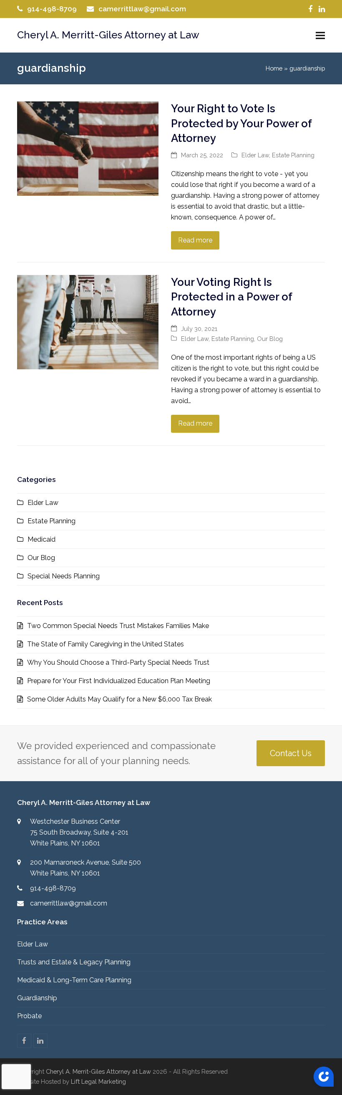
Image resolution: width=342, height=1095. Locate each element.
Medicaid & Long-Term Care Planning (74, 980)
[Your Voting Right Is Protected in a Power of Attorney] (87, 321)
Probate (29, 1016)
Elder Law (255, 155)
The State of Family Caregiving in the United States (105, 644)
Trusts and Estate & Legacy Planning (74, 962)
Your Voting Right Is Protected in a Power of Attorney (231, 297)
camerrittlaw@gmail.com (142, 9)
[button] (320, 35)
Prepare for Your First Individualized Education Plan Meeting (118, 681)
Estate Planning (293, 155)
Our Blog (270, 338)
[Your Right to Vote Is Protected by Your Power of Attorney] (87, 148)
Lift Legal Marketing (98, 1081)
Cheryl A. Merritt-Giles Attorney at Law (108, 35)
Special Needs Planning (64, 576)
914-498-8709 (52, 9)
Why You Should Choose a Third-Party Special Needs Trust (118, 662)
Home (274, 68)
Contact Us (291, 753)
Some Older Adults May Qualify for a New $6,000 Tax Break (119, 699)
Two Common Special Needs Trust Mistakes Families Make (118, 626)
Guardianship (37, 998)
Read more (195, 240)
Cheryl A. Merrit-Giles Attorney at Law (98, 1071)
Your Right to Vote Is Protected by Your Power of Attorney (241, 123)
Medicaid (41, 539)
